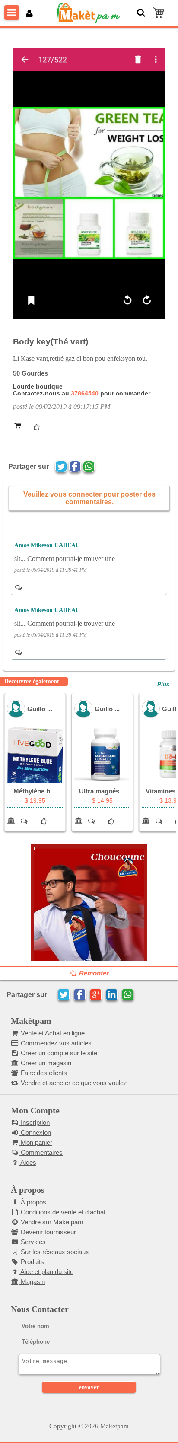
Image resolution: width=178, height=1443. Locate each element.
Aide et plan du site (46, 1271)
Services (32, 1242)
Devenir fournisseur (47, 1232)
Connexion (35, 1132)
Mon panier (35, 1142)
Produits (31, 1261)
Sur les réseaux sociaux (54, 1251)
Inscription (34, 1122)
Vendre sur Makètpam (51, 1222)
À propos (32, 1202)
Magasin (32, 1281)
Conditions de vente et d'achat (62, 1212)
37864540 (85, 393)
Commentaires (41, 1152)
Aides (27, 1162)
